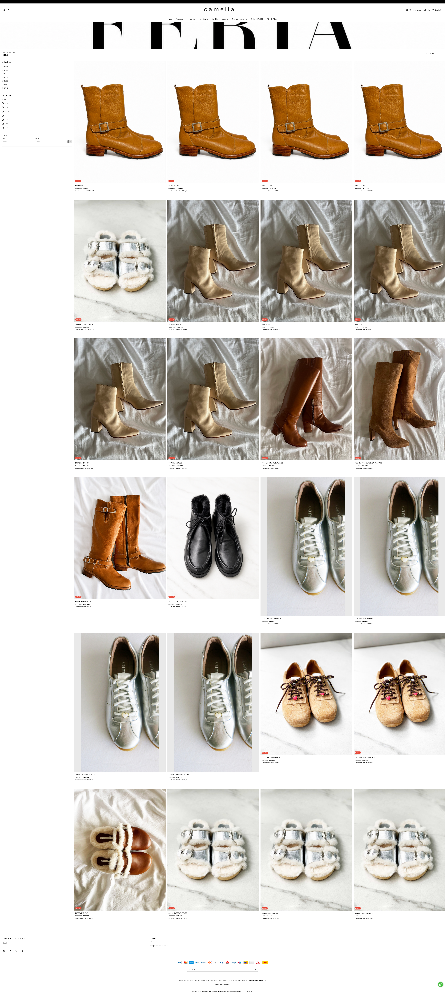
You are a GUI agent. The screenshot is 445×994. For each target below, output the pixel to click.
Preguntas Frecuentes (239, 19)
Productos (179, 19)
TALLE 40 (5, 84)
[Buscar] (28, 10)
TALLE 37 (5, 74)
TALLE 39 (5, 81)
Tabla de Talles (272, 19)
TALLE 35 (5, 66)
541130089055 (155, 942)
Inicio (170, 19)
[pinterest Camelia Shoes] (23, 951)
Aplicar (70, 141)
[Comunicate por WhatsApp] (440, 984)
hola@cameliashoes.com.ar (159, 946)
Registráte (426, 10)
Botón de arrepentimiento (257, 980)
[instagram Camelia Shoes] (4, 951)
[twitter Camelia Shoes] (16, 951)
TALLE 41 (5, 88)
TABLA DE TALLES (257, 19)
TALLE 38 (5, 77)
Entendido (248, 991)
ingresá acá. (243, 980)
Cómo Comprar (203, 19)
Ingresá (418, 10)
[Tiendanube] (222, 985)
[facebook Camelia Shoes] (10, 951)
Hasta (37, 138)
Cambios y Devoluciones (220, 19)
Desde (3, 138)
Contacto (192, 19)
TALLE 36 (5, 70)
